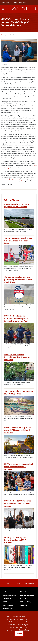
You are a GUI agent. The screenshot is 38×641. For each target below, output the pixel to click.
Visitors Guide (22, 2)
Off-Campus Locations (9, 595)
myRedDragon (5, 2)
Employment (6, 592)
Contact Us (23, 605)
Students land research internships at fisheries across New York (17, 357)
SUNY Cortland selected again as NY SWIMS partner (18, 392)
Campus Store (7, 598)
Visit (8, 583)
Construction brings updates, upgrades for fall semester (16, 205)
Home (3, 35)
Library (5, 601)
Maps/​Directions (8, 605)
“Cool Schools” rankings (15, 180)
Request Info (29, 583)
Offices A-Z (14, 2)
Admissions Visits (8, 608)
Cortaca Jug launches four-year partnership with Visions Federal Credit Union (18, 279)
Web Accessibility (25, 602)
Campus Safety (24, 599)
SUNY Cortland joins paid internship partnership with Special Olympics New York (16, 318)
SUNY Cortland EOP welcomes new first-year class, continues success (17, 503)
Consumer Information (27, 595)
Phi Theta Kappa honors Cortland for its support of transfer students (18, 466)
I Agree (19, 634)
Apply (17, 583)
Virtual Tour (23, 592)
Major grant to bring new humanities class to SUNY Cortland (15, 540)
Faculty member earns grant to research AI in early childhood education (17, 430)
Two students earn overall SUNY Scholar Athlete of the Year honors (18, 241)
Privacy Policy (24, 630)
